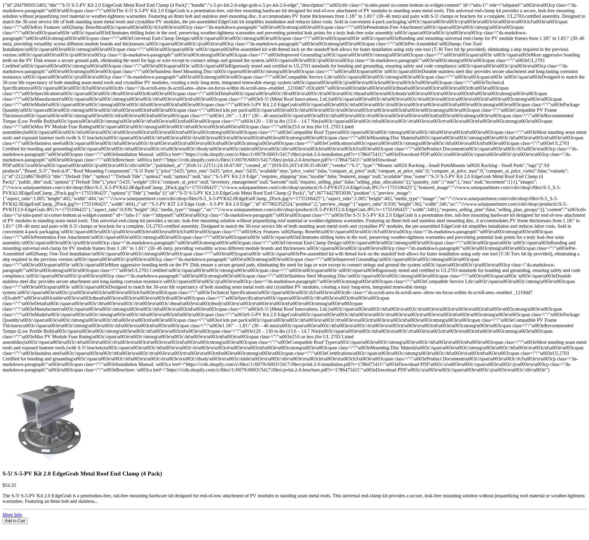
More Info (12, 514)
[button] (294, 527)
